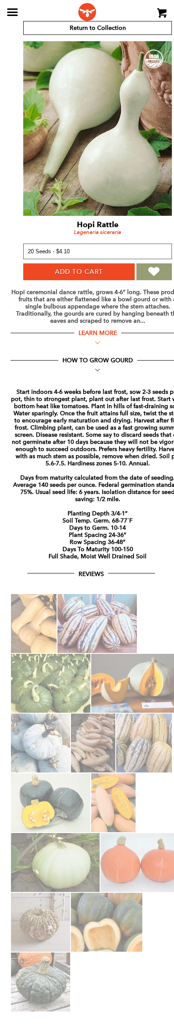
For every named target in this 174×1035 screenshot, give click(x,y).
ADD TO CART (79, 272)
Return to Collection (98, 28)
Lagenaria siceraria (97, 232)
